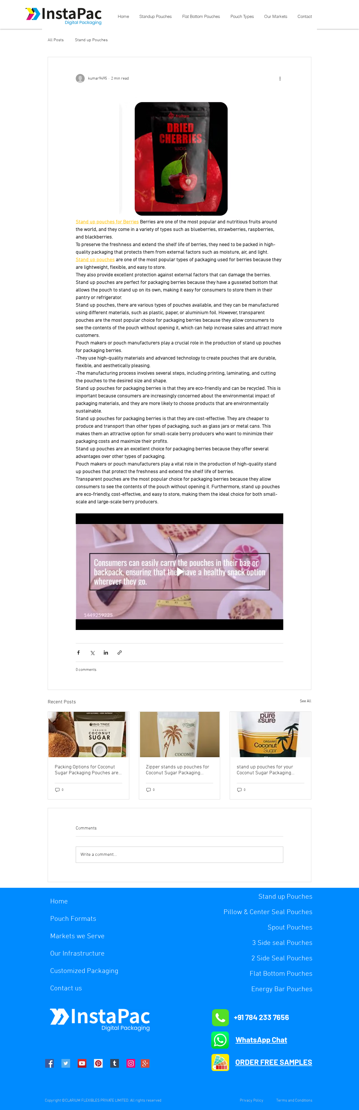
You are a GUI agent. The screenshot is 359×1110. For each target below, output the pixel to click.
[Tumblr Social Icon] (114, 1063)
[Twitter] (65, 1063)
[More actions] (280, 78)
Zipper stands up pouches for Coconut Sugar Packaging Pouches (177, 770)
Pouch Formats (73, 919)
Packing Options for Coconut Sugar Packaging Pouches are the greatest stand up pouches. (88, 770)
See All (305, 701)
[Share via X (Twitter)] (92, 652)
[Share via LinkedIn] (106, 652)
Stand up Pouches (91, 40)
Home (59, 902)
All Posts (56, 40)
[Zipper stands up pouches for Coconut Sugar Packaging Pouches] (179, 734)
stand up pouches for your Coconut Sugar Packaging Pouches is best (265, 770)
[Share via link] (119, 652)
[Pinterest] (98, 1063)
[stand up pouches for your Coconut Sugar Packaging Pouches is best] (270, 734)
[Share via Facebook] (78, 652)
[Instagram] (130, 1063)
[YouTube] (82, 1063)
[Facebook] (49, 1063)
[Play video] (179, 571)
